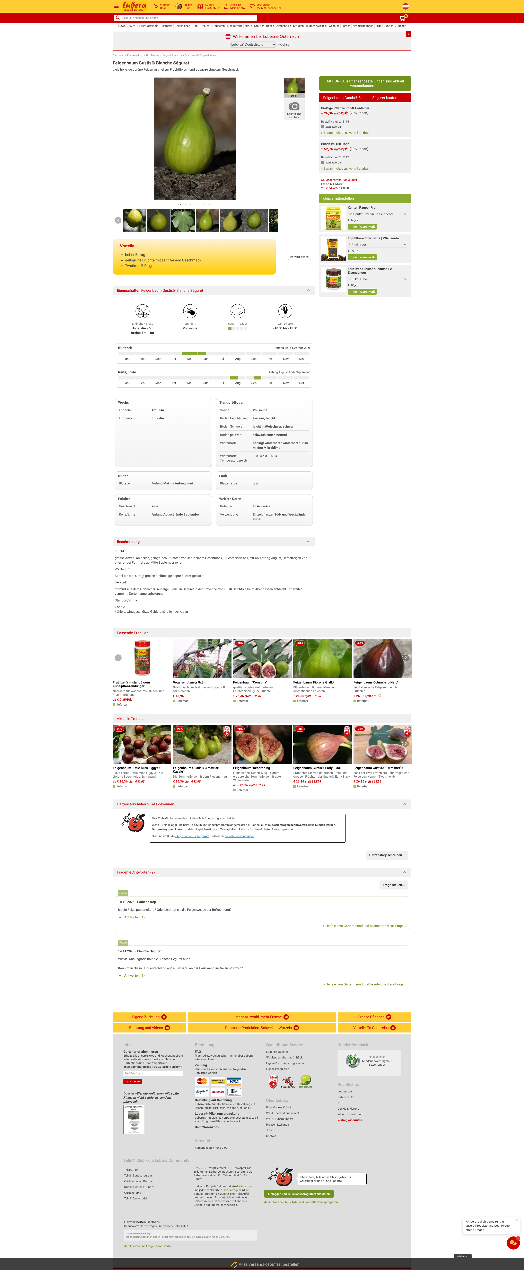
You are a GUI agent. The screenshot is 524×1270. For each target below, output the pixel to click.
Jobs (269, 1130)
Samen (346, 25)
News (121, 25)
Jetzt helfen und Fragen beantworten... (149, 1246)
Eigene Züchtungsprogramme (285, 1063)
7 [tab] (210, 204)
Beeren (205, 25)
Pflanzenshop (134, 55)
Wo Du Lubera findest (279, 1118)
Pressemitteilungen (278, 1124)
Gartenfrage (231, 1190)
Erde (378, 25)
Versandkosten (330, 188)
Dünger (388, 25)
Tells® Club (131, 1169)
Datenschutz (346, 1097)
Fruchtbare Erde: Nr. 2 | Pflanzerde (373, 238)
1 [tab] (180, 204)
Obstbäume (152, 55)
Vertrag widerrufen (350, 1120)
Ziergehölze (283, 25)
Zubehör (400, 25)
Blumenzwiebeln (316, 25)
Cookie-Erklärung (348, 1108)
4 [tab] (195, 204)
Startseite (118, 55)
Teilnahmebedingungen (239, 836)
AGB (340, 1102)
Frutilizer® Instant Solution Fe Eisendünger (370, 271)
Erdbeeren (218, 25)
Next (272, 220)
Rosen (270, 25)
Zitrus (248, 25)
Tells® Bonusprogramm (139, 1175)
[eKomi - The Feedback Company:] (353, 1060)
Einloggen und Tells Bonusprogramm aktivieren (299, 1194)
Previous (118, 220)
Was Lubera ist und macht (282, 1113)
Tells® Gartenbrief (135, 1198)
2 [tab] (185, 204)
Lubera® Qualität (277, 1051)
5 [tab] (200, 204)
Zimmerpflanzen (363, 25)
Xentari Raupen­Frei (362, 207)
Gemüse (334, 25)
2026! (131, 25)
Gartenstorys (132, 1192)
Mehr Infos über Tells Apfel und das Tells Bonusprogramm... (302, 1202)
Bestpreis (166, 25)
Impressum (345, 1091)
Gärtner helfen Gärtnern (139, 1181)
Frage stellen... (394, 885)
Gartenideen (182, 25)
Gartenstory (244, 1186)
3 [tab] (190, 204)
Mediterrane (234, 25)
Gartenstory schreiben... (387, 855)
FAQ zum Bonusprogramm (192, 836)
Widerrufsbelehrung (350, 1114)
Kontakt (271, 1136)
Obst (195, 25)
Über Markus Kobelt (278, 1107)
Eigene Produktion (277, 1069)
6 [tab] (205, 204)
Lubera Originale (147, 25)
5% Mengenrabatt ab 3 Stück (339, 179)
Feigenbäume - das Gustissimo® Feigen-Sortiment (190, 55)
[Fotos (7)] (294, 88)
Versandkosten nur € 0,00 (211, 1147)
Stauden (298, 25)
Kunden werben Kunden (139, 1187)
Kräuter (259, 25)
